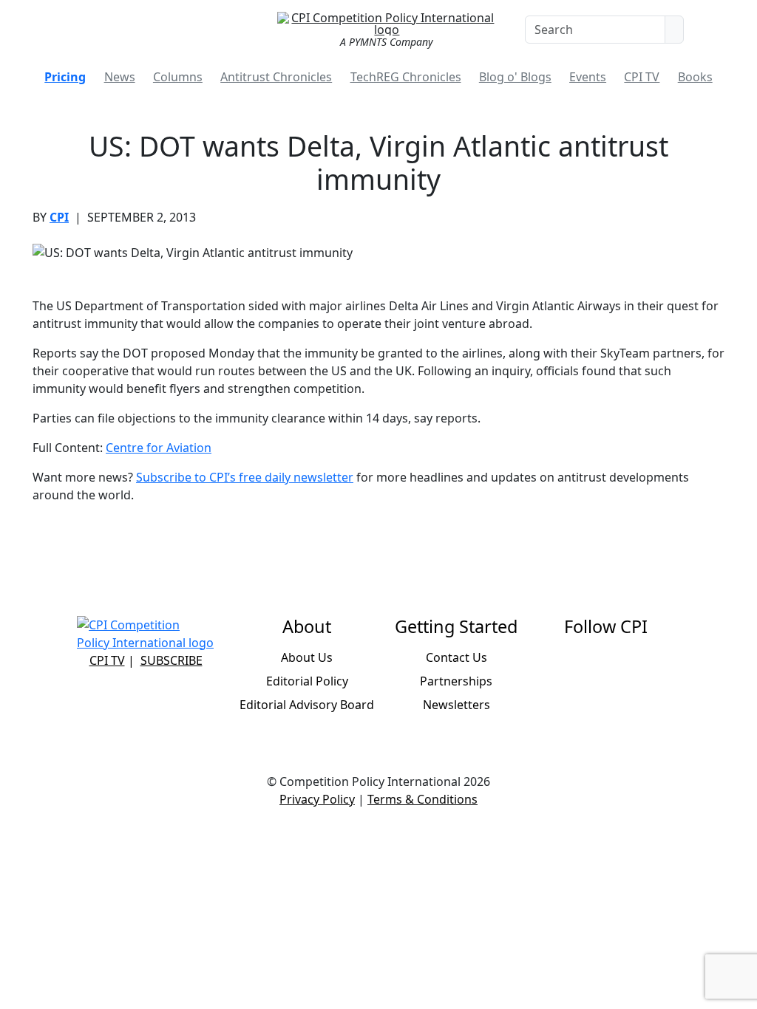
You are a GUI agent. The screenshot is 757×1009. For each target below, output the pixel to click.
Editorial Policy (307, 681)
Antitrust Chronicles (276, 77)
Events (587, 77)
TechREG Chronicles (405, 77)
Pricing (65, 77)
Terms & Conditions (422, 799)
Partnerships (456, 681)
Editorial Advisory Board (307, 705)
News (119, 77)
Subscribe (171, 660)
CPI (59, 217)
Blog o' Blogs (515, 77)
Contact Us (456, 657)
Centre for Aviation (158, 447)
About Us (307, 657)
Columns (178, 77)
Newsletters (456, 705)
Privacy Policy (317, 799)
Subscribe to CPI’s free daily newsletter (244, 477)
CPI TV (641, 77)
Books (695, 77)
